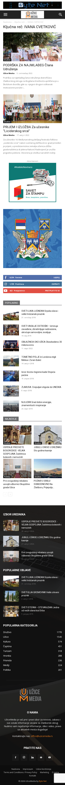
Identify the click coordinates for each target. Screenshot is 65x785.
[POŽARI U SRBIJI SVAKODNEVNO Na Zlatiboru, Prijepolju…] (48, 468)
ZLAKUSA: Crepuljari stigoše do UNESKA (41, 387)
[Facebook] (15, 757)
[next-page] (10, 494)
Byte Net (43, 781)
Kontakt (32, 775)
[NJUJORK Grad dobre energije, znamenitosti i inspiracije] (11, 406)
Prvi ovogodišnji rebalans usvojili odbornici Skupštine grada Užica (16, 484)
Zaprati (56, 284)
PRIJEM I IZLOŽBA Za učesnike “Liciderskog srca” (26, 129)
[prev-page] (5, 494)
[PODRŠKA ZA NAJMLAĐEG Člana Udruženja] (32, 46)
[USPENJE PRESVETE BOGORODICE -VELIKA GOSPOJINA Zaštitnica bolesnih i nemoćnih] (17, 435)
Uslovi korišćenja (43, 769)
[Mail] (41, 757)
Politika (7, 477)
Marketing (44, 772)
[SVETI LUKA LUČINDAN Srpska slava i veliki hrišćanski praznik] (11, 314)
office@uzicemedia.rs (42, 736)
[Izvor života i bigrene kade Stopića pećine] (11, 375)
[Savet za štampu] (32, 182)
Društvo (7, 60)
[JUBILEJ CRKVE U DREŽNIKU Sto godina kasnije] (48, 435)
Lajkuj (57, 277)
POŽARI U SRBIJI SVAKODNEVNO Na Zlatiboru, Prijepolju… (44, 484)
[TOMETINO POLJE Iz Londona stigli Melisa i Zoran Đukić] (11, 360)
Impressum (28, 769)
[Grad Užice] (32, 238)
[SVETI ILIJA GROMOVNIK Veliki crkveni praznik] (11, 596)
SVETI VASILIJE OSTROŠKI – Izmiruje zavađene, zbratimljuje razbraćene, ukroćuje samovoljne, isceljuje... (39, 329)
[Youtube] (49, 757)
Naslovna (7, 22)
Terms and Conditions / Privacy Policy (20, 772)
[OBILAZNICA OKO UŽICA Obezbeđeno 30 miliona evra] (11, 345)
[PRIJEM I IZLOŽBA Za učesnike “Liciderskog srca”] (32, 108)
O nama (55, 772)
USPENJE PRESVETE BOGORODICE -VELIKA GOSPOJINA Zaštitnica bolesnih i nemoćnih (41, 524)
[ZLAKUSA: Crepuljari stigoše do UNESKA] (11, 391)
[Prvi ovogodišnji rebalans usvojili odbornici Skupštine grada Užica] (17, 468)
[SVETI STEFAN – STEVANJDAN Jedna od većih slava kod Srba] (11, 611)
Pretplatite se (52, 290)
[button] (5, 14)
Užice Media (9, 73)
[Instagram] (24, 757)
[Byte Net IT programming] (32, 5)
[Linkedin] (32, 757)
